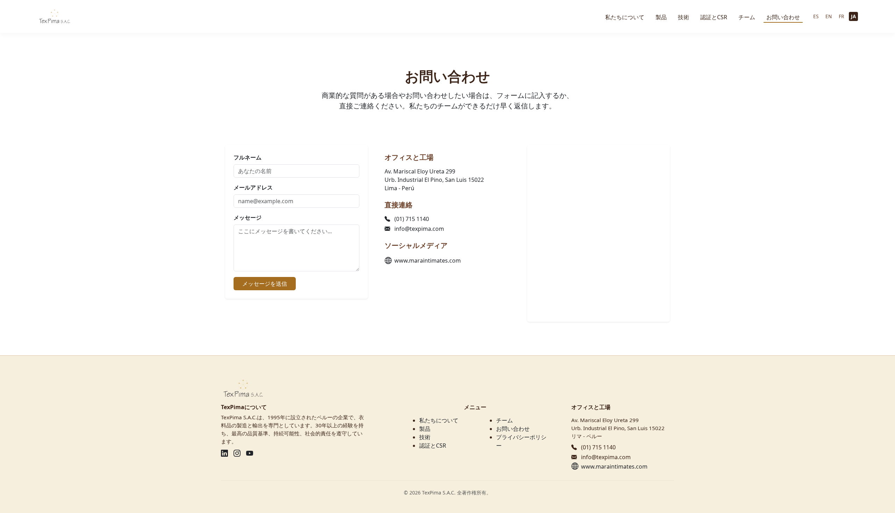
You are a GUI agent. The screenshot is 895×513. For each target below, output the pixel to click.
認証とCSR (713, 17)
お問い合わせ (783, 17)
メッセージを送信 (264, 283)
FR (841, 16)
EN (828, 16)
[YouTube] (249, 453)
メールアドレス (253, 187)
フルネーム (248, 157)
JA (853, 16)
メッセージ (248, 217)
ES (815, 16)
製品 (661, 17)
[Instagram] (237, 453)
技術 (683, 17)
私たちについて (624, 17)
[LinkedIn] (224, 453)
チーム (746, 17)
